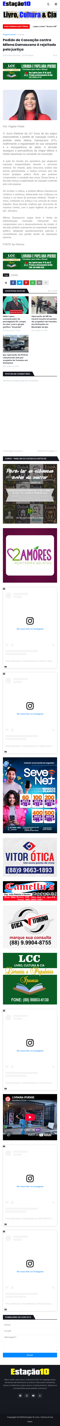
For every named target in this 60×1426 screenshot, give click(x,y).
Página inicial (9, 34)
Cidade (20, 34)
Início (30, 1421)
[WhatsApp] (33, 282)
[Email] (39, 282)
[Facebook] (13, 282)
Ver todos (52, 291)
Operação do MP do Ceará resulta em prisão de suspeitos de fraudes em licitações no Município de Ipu (44, 321)
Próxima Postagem (46, 451)
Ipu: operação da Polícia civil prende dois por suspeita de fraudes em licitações (15, 359)
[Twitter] (20, 282)
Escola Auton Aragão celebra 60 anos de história (46, 27)
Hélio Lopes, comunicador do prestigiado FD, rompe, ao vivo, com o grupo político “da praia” (14, 321)
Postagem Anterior (13, 451)
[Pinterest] (26, 282)
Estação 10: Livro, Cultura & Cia (38, 1417)
